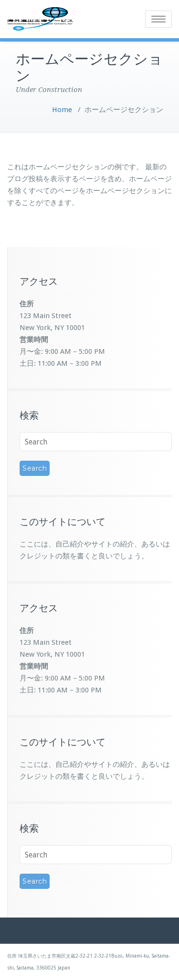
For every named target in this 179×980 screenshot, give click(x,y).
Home (62, 109)
